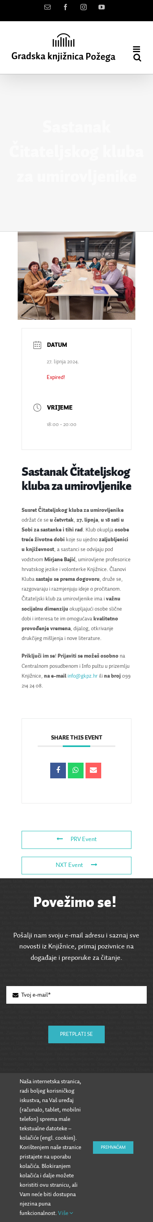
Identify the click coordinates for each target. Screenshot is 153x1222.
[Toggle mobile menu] (137, 49)
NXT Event (69, 865)
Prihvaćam (113, 1147)
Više (63, 1213)
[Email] (93, 770)
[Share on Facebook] (58, 770)
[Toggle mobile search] (137, 57)
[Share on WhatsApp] (76, 770)
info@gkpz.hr (82, 676)
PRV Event (84, 839)
